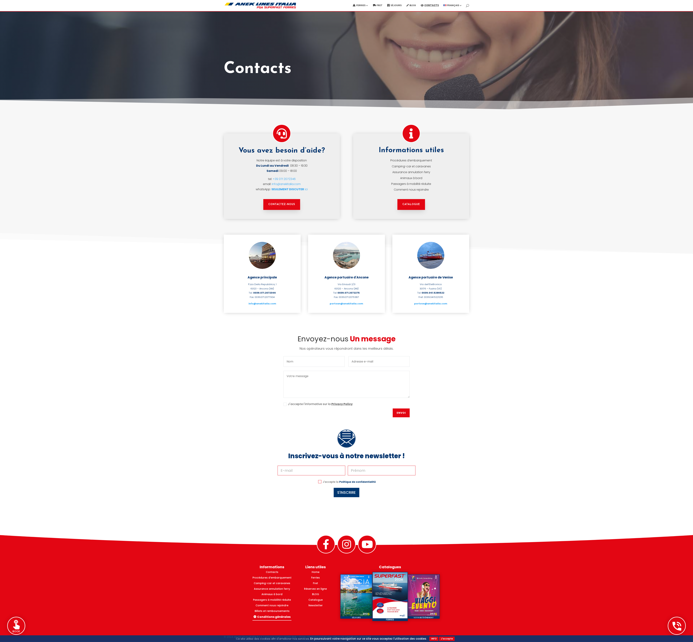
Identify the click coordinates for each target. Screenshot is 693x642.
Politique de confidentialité (357, 482)
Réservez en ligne (315, 589)
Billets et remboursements (272, 611)
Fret (379, 5)
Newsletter (315, 605)
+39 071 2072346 (284, 179)
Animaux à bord (411, 178)
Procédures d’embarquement (411, 160)
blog (412, 5)
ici (289, 189)
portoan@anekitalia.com (346, 303)
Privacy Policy (342, 404)
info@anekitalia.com (286, 184)
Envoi (401, 413)
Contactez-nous (281, 204)
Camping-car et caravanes (411, 166)
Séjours (396, 5)
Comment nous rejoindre (411, 190)
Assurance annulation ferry (411, 172)
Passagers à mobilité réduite (411, 184)
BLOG (315, 594)
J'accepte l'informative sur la (320, 404)
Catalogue (411, 204)
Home (315, 572)
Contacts (431, 5)
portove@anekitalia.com (430, 303)
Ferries (361, 5)
